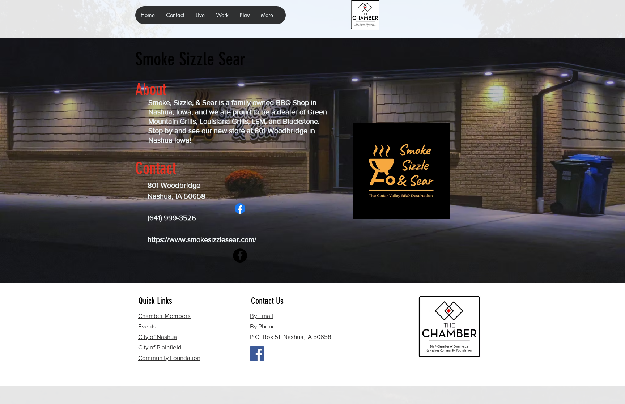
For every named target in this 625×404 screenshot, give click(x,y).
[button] (200, 15)
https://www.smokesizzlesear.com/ (202, 239)
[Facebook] (240, 208)
